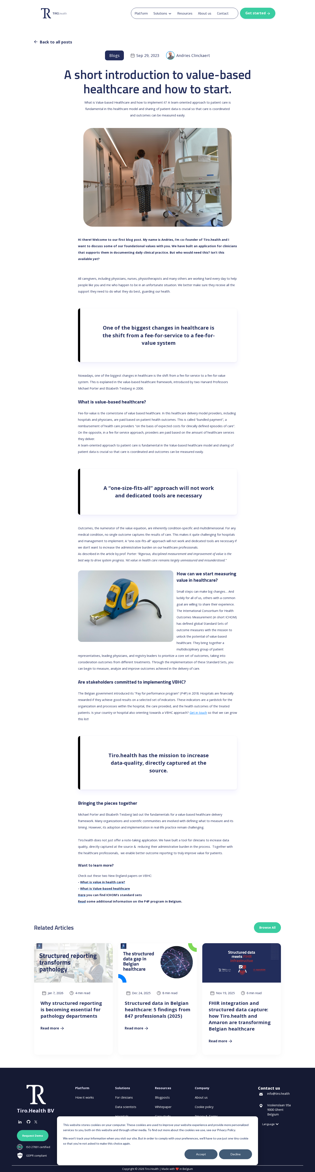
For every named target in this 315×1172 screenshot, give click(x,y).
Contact (223, 13)
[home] (60, 13)
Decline (236, 1154)
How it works (84, 1097)
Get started (257, 13)
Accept (201, 1154)
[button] (162, 13)
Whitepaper (163, 1107)
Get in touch (198, 713)
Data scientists (125, 1107)
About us (204, 13)
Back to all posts (53, 42)
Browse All (267, 927)
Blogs (114, 55)
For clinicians (124, 1097)
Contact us (269, 1088)
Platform (141, 13)
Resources (184, 13)
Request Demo (32, 1136)
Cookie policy (204, 1107)
